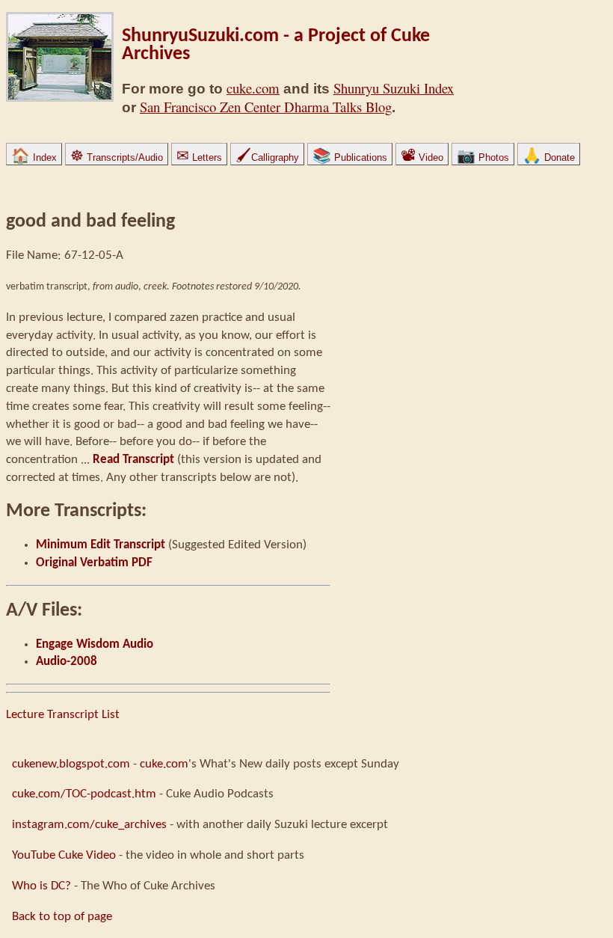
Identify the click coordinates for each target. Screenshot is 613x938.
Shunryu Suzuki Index (393, 88)
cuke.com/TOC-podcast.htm (84, 794)
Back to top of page (62, 916)
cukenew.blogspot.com (71, 764)
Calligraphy (267, 157)
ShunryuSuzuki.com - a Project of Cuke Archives (276, 45)
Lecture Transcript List (63, 714)
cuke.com (253, 88)
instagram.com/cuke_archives (89, 824)
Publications (349, 157)
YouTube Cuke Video (64, 855)
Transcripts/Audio (116, 157)
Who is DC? (41, 886)
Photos (483, 157)
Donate (549, 157)
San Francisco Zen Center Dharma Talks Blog (266, 106)
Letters (199, 157)
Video (422, 157)
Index (34, 157)
